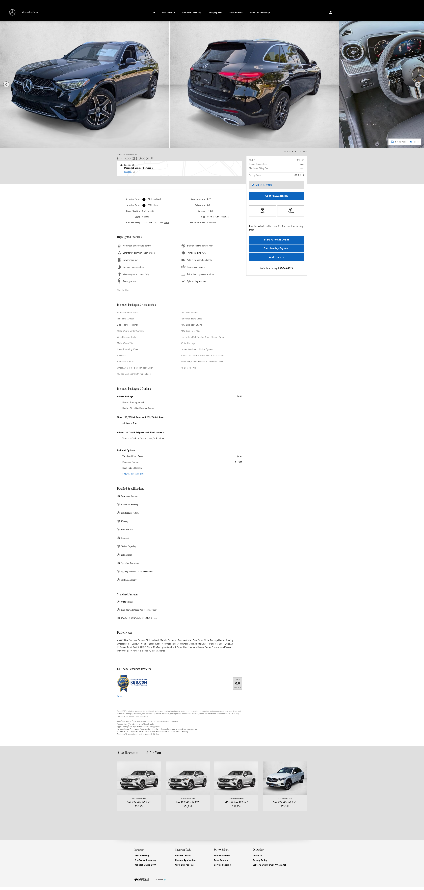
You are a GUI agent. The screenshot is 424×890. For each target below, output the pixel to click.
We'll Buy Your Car (184, 864)
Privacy (120, 696)
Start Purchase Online (276, 239)
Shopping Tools (215, 12)
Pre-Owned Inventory (191, 12)
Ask (262, 212)
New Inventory (168, 12)
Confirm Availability (276, 195)
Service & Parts (236, 12)
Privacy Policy (260, 860)
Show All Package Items (133, 474)
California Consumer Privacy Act (269, 864)
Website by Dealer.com (141, 880)
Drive (291, 212)
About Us (257, 855)
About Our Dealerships (260, 12)
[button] (179, 496)
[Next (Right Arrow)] (417, 84)
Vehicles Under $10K (145, 864)
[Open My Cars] (329, 12)
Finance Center (182, 855)
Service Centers (222, 855)
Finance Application (185, 860)
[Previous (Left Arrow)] (6, 84)
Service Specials (222, 864)
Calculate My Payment (277, 248)
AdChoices (159, 880)
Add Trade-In (276, 257)
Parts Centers (221, 860)
